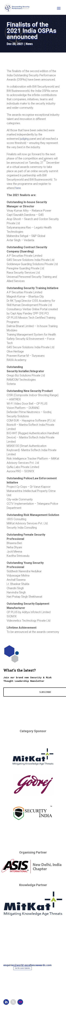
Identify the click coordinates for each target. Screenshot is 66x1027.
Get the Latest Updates (22, 968)
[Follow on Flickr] (20, 1002)
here (18, 188)
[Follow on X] (13, 1002)
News (29, 44)
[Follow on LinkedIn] (6, 1002)
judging (24, 138)
